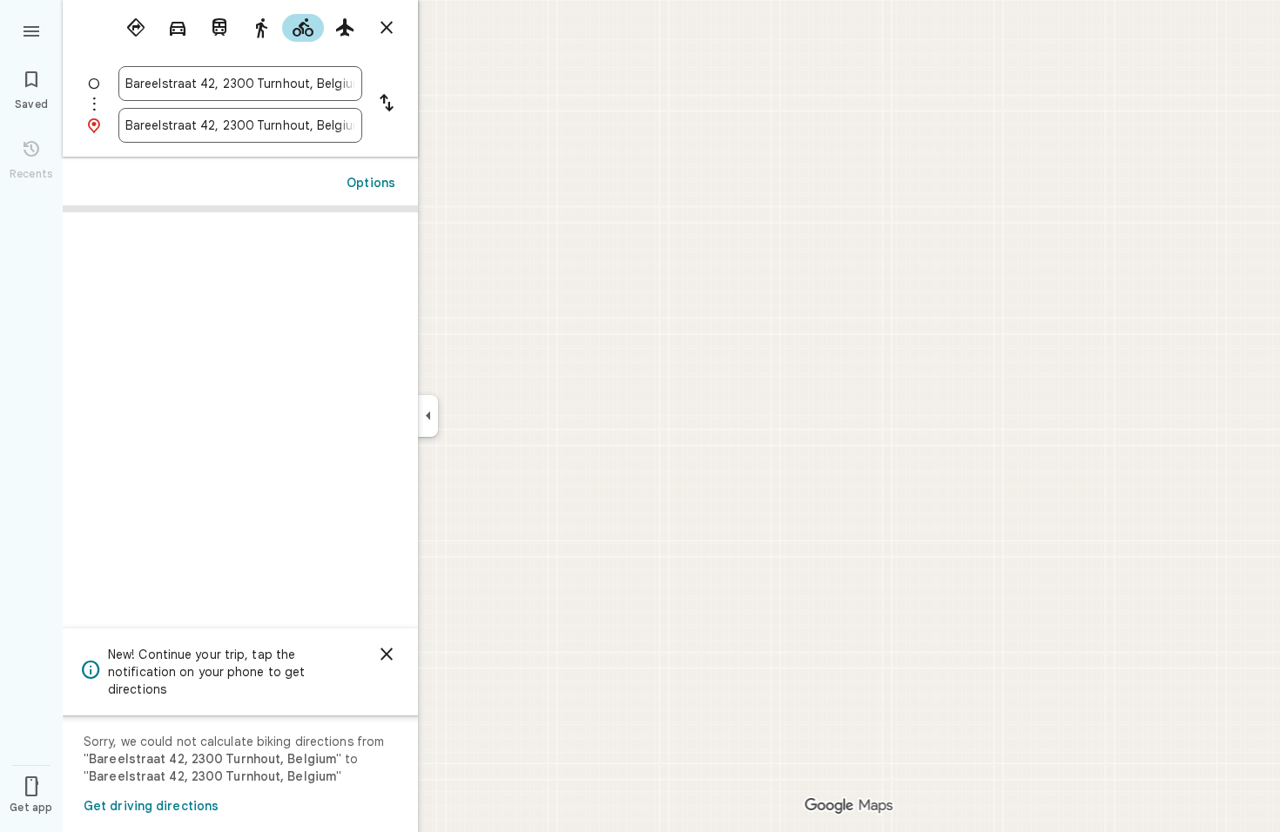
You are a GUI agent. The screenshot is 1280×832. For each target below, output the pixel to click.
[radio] (136, 27)
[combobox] (240, 83)
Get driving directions (151, 806)
